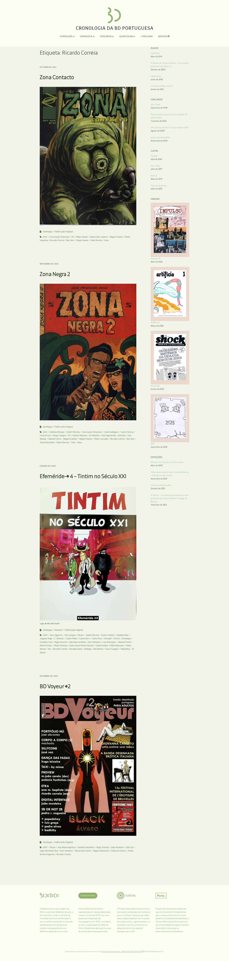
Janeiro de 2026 (157, 389)
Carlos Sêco (97, 638)
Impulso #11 (155, 258)
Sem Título (155, 104)
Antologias (47, 231)
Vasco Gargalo (111, 649)
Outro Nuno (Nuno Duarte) (81, 645)
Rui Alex (70, 240)
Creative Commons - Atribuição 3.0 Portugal (122, 951)
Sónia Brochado (47, 442)
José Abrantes (94, 642)
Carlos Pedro (71, 638)
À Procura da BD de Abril (161, 485)
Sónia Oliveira (62, 442)
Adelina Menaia (56, 432)
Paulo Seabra (102, 645)
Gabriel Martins (79, 435)
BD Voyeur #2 (55, 686)
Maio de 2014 (156, 56)
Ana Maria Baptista (66, 847)
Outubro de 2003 (158, 69)
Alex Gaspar (70, 635)
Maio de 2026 (156, 262)
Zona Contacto (57, 77)
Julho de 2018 (156, 189)
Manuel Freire (124, 642)
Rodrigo (87, 649)
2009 (45, 635)
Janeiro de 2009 (48, 466)
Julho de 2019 (156, 169)
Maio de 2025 (156, 465)
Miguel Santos (116, 237)
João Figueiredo (109, 435)
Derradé (108, 638)
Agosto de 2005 (158, 131)
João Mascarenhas (77, 642)
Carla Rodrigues (111, 432)
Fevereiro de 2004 (159, 121)
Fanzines (59, 630)
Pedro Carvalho (101, 439)
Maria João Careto (83, 850)
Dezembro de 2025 (159, 447)
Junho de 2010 (157, 79)
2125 (152, 444)
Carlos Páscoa (127, 432)
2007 (45, 847)
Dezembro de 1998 (159, 108)
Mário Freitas (46, 645)
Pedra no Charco (118, 850)
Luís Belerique (109, 642)
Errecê (117, 638)
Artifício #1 (155, 322)
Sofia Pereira (96, 240)
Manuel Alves (54, 439)
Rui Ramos (98, 649)
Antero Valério (107, 635)
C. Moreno (59, 638)
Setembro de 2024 (159, 505)
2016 (45, 237)
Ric (49, 649)
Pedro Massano (117, 645)
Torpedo (154, 156)
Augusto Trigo (46, 638)
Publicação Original (64, 231)
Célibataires (156, 76)
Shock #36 (155, 386)
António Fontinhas (85, 847)
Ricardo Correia (57, 240)
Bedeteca (163, 36)
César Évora (45, 435)
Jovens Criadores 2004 (160, 137)
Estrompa (126, 638)
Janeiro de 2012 (157, 89)
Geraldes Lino (46, 642)
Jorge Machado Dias (49, 850)
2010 (45, 432)
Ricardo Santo (75, 649)
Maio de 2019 (156, 179)
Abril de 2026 (156, 159)
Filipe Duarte (82, 237)
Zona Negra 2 (55, 274)
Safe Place (155, 53)
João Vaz (130, 847)
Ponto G (154, 175)
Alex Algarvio (56, 635)
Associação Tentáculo (59, 237)
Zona (106, 240)
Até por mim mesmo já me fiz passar (167, 462)
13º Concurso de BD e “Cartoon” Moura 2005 (170, 127)
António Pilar (122, 635)
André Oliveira (73, 432)
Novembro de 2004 (159, 141)
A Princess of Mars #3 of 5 (162, 86)
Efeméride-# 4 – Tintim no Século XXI (83, 476)
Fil (73, 237)
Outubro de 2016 (48, 67)
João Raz (122, 435)
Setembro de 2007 (49, 676)
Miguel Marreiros (101, 850)
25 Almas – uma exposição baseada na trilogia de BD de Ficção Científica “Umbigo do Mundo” (170, 498)
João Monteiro (117, 847)
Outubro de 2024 (158, 488)
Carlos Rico (84, 638)
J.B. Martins (94, 435)
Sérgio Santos (82, 240)
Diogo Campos (59, 435)
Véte (73, 442)
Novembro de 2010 (49, 264)
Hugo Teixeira (61, 642)
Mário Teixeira (60, 645)
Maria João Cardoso (99, 237)
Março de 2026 (157, 326)
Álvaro (80, 635)
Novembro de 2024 (159, 478)
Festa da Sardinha (158, 185)
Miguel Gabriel (70, 439)
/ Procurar (147, 36)
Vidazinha (125, 649)
